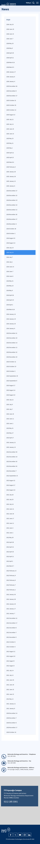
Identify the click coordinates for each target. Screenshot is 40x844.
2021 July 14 (9, 670)
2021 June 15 (10, 694)
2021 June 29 (10, 685)
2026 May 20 (9, 43)
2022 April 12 (10, 556)
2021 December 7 (11, 632)
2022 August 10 (10, 490)
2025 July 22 (9, 119)
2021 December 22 (11, 618)
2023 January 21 (11, 442)
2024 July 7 (9, 257)
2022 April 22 (10, 547)
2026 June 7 (9, 39)
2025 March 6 (10, 162)
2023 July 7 (9, 409)
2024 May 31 (9, 281)
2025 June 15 (10, 134)
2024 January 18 (11, 324)
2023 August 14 (10, 390)
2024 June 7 (9, 271)
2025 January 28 (11, 172)
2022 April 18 (10, 552)
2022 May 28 (9, 537)
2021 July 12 (9, 675)
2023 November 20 (11, 357)
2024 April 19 (10, 300)
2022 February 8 (11, 580)
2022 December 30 (11, 452)
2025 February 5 (11, 167)
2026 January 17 (11, 72)
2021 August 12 (10, 651)
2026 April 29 (10, 53)
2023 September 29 (12, 376)
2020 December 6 (11, 723)
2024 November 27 (11, 219)
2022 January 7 (10, 613)
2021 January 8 (10, 708)
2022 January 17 (11, 609)
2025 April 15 (10, 157)
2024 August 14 (10, 243)
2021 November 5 (11, 637)
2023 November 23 (11, 352)
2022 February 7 (11, 585)
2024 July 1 (9, 262)
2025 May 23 (9, 138)
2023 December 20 (11, 338)
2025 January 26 (11, 176)
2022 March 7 (10, 566)
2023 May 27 (9, 433)
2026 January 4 (10, 81)
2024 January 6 (10, 328)
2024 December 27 (11, 191)
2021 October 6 (10, 642)
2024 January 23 (11, 314)
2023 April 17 (10, 438)
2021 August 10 (10, 656)
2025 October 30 (11, 105)
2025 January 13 (11, 181)
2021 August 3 (10, 666)
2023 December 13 (11, 347)
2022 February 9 (11, 575)
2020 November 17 (11, 727)
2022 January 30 (11, 594)
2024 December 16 (11, 205)
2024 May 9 (9, 290)
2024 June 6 (9, 276)
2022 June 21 (10, 509)
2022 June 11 (10, 523)
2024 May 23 (9, 286)
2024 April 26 (10, 295)
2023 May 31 (9, 428)
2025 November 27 (11, 96)
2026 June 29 (10, 29)
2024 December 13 (11, 210)
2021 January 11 (11, 704)
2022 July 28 (9, 495)
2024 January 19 (11, 319)
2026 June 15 (10, 34)
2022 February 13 (11, 571)
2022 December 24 (11, 457)
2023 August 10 (10, 395)
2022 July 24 (9, 504)
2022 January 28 (11, 599)
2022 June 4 (9, 528)
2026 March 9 (10, 67)
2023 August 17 (10, 385)
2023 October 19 (11, 366)
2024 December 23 (11, 195)
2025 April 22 (10, 153)
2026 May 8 (9, 48)
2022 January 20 (11, 604)
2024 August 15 (10, 238)
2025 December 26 (11, 86)
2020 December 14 (11, 713)
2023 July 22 (9, 400)
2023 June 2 (9, 423)
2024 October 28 (11, 229)
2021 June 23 (10, 689)
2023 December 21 (11, 333)
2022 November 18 (11, 466)
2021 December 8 (11, 628)
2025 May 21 (9, 143)
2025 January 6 (10, 186)
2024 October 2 (10, 233)
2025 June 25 (10, 129)
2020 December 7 (11, 718)
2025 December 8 (11, 91)
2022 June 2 (9, 533)
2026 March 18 (10, 62)
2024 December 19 (11, 200)
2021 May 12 (9, 699)
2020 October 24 (11, 732)
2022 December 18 (11, 461)
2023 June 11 (10, 419)
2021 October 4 (10, 647)
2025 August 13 (10, 115)
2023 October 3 (10, 371)
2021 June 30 (10, 680)
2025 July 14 (9, 124)
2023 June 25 (10, 414)
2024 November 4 (11, 224)
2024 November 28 (11, 214)
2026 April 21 (10, 58)
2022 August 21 (10, 480)
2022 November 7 (11, 471)
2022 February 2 (11, 590)
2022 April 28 (10, 542)
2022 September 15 (12, 476)
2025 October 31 (11, 100)
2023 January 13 (11, 447)
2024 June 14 (10, 267)
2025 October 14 (11, 110)
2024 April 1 (9, 305)
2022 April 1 (9, 561)
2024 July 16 (9, 252)
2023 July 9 (9, 404)
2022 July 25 (9, 499)
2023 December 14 (11, 343)
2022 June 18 (10, 514)
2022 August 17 (10, 485)
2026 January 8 (10, 77)
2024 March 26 (10, 309)
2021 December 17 (11, 623)
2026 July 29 (9, 24)
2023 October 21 (11, 362)
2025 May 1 (9, 148)
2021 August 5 (10, 661)
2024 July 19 (9, 248)
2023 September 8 (11, 381)
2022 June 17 (10, 518)
